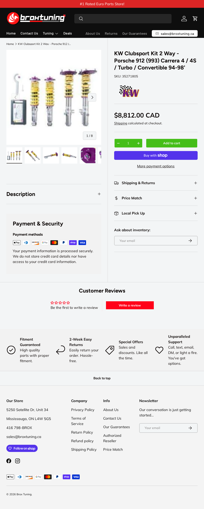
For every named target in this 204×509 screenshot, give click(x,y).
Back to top (102, 378)
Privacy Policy (82, 409)
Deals (67, 33)
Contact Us (29, 33)
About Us (92, 33)
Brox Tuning (24, 494)
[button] (195, 18)
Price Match (113, 449)
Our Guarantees (134, 33)
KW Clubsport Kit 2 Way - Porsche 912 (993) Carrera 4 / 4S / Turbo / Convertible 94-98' (45, 43)
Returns (111, 33)
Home (11, 33)
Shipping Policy (84, 449)
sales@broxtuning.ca (23, 436)
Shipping (120, 123)
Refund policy (82, 441)
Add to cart (171, 143)
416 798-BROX (19, 427)
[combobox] (123, 18)
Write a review (130, 305)
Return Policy (82, 432)
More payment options (156, 166)
